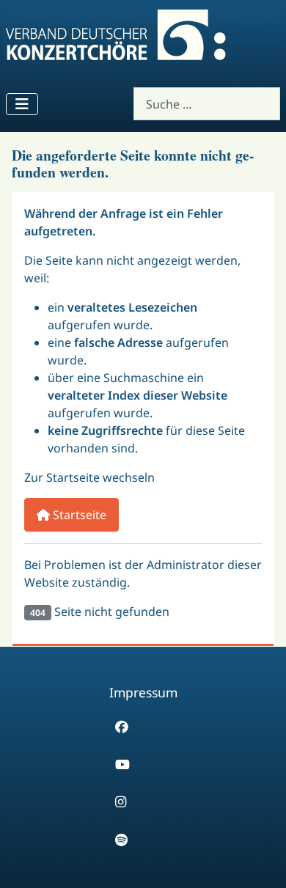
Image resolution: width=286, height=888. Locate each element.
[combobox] (206, 103)
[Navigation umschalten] (22, 104)
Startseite (78, 515)
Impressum (143, 692)
